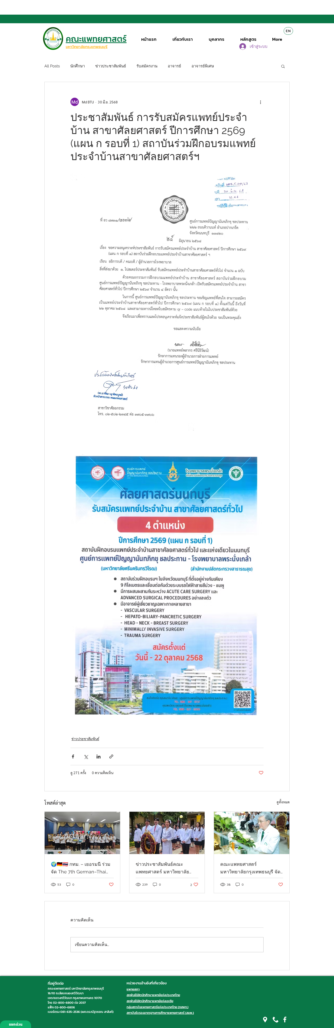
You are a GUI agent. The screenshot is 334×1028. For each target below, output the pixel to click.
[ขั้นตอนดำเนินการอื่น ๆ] (260, 102)
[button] (283, 66)
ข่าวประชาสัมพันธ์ (110, 66)
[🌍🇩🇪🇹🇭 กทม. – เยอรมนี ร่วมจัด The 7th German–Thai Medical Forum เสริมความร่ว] (82, 833)
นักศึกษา (77, 66)
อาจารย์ (174, 66)
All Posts (52, 66)
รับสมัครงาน (146, 66)
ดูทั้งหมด (283, 801)
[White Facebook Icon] (285, 1019)
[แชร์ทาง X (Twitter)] (85, 756)
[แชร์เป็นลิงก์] (111, 756)
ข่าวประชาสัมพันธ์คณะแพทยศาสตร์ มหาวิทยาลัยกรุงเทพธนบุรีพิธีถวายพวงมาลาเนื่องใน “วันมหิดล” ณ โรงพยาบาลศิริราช (163, 868)
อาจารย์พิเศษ (203, 66)
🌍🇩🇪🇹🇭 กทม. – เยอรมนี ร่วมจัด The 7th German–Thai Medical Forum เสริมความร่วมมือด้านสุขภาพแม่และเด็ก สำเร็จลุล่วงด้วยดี (81, 868)
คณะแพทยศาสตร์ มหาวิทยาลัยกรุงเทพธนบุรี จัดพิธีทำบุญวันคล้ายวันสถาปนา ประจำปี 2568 (250, 868)
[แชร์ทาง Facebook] (72, 756)
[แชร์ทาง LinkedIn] (98, 756)
